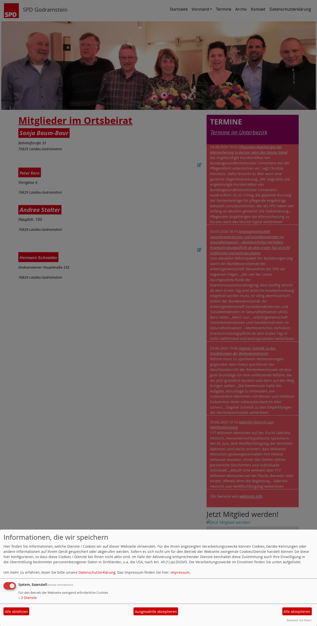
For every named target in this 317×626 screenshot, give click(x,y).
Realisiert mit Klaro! (299, 620)
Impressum (180, 572)
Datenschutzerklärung (97, 572)
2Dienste (27, 597)
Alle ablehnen (16, 611)
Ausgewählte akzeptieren (156, 611)
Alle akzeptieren (297, 611)
